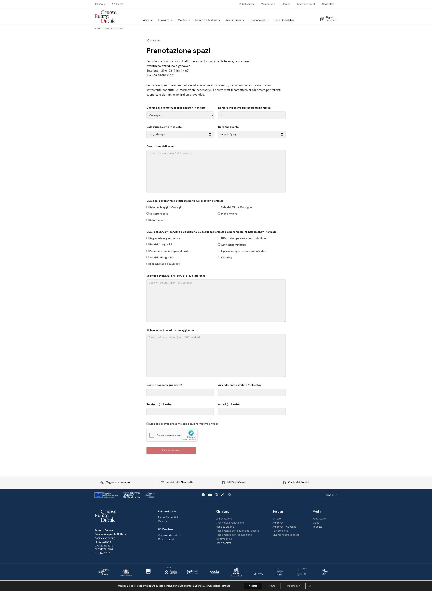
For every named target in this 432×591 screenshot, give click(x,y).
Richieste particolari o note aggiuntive (170, 330)
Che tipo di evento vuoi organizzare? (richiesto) (176, 107)
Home (97, 28)
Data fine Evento (228, 127)
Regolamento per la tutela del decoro (237, 530)
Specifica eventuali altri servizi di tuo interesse (175, 275)
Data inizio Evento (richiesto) (164, 127)
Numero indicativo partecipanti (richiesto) (244, 107)
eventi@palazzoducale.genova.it (168, 66)
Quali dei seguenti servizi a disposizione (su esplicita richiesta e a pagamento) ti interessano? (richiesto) (211, 248)
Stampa (286, 4)
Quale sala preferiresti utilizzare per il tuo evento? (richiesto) (199, 210)
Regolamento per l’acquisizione (234, 535)
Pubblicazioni (246, 4)
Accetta (253, 585)
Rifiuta (272, 585)
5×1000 (277, 518)
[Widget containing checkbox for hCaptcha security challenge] (172, 435)
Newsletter (328, 4)
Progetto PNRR (224, 539)
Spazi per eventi (306, 4)
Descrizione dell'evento (161, 146)
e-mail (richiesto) (229, 404)
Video (316, 522)
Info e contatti (224, 543)
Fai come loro (280, 530)
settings (226, 585)
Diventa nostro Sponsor (286, 535)
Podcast (317, 526)
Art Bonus (278, 522)
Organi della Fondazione (230, 522)
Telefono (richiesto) (159, 404)
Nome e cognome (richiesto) (164, 385)
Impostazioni (294, 585)
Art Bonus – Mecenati (284, 526)
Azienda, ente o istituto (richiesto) (239, 385)
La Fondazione (224, 518)
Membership (268, 4)
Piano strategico (225, 526)
